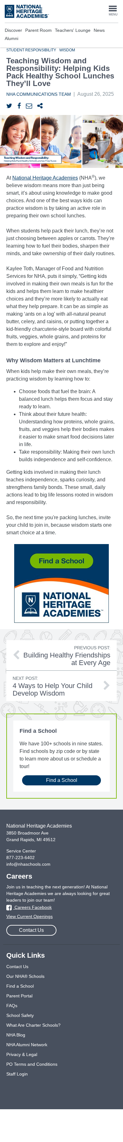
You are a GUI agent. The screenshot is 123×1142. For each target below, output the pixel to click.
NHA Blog (15, 1034)
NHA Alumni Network (26, 1044)
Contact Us (31, 930)
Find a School (61, 780)
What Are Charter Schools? (33, 1025)
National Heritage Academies (45, 178)
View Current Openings (29, 916)
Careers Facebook (32, 907)
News (99, 30)
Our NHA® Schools (25, 976)
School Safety (20, 1015)
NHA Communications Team (38, 94)
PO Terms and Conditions (31, 1064)
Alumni (11, 38)
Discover (13, 30)
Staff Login (17, 1073)
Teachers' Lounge (73, 30)
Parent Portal (19, 995)
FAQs (11, 1005)
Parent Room (38, 30)
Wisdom (67, 50)
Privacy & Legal (21, 1054)
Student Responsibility (31, 50)
